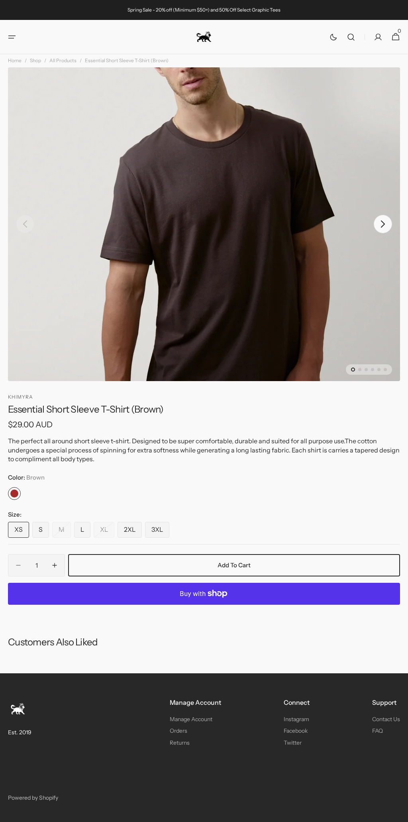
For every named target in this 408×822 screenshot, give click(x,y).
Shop (35, 60)
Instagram (296, 719)
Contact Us (386, 719)
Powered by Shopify (33, 797)
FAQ (377, 730)
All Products (62, 60)
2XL (133, 531)
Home (15, 60)
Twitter (293, 742)
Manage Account (191, 719)
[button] (12, 37)
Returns (180, 742)
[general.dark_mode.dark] (333, 37)
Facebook (296, 730)
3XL (160, 531)
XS (21, 531)
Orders (178, 730)
